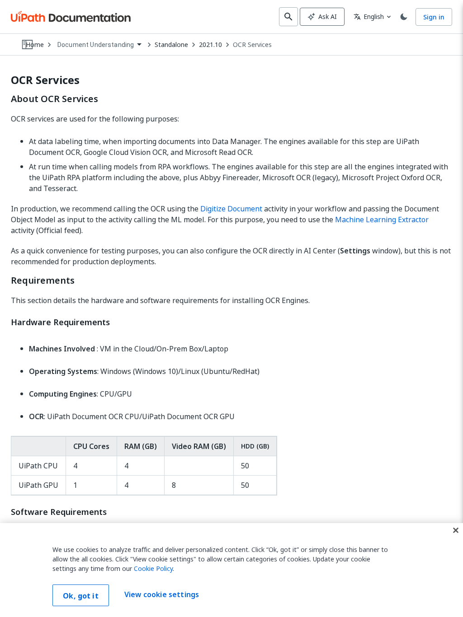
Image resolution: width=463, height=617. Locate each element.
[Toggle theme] (403, 16)
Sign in (433, 17)
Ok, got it (81, 595)
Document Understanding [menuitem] (95, 44)
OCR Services (252, 45)
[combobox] (99, 45)
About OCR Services (54, 99)
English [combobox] (369, 16)
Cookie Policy (153, 568)
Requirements (43, 280)
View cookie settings (161, 594)
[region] (231, 570)
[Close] (455, 530)
